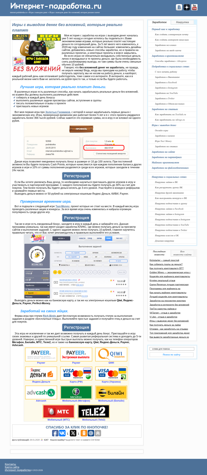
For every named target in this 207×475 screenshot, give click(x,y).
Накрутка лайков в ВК (166, 182)
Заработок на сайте (163, 152)
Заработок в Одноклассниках (170, 103)
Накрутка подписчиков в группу (171, 203)
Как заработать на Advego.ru (170, 119)
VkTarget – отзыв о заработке (165, 312)
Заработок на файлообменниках (170, 168)
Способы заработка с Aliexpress (170, 61)
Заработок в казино (165, 135)
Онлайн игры (161, 130)
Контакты (10, 464)
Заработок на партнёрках (167, 157)
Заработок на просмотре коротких (168, 300)
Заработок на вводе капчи (168, 50)
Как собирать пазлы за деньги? (166, 264)
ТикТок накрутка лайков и (163, 308)
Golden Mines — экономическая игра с (170, 272)
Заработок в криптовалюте (168, 56)
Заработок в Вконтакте (167, 77)
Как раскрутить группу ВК (169, 187)
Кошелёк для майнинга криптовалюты (170, 276)
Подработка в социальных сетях (170, 66)
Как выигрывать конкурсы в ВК (171, 198)
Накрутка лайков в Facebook (169, 208)
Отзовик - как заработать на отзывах (169, 329)
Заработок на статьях (165, 109)
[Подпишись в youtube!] (194, 9)
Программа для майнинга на (165, 288)
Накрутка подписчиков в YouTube (172, 224)
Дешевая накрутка (164, 240)
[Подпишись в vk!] (179, 9)
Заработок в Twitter (164, 98)
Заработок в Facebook (166, 82)
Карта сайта (12, 467)
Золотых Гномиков (57, 112)
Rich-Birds (49, 316)
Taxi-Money (62, 206)
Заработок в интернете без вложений (169, 304)
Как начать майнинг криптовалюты (168, 292)
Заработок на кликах (165, 45)
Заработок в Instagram (166, 87)
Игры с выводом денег (164, 125)
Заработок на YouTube (166, 93)
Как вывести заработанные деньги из (169, 337)
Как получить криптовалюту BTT (167, 268)
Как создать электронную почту (171, 34)
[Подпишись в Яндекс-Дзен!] (187, 9)
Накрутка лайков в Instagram (169, 214)
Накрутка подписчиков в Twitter (171, 230)
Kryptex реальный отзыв (162, 280)
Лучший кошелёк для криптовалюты (169, 296)
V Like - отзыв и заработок (163, 316)
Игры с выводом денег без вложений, (169, 321)
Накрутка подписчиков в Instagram (172, 219)
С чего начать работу (166, 71)
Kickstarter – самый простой (164, 260)
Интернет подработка (18, 470)
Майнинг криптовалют (165, 162)
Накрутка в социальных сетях (169, 177)
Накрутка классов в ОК (167, 235)
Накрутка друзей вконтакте (169, 192)
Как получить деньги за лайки (165, 325)
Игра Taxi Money (163, 141)
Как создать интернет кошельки (172, 39)
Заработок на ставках (166, 146)
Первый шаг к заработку (166, 29)
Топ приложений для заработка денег (170, 333)
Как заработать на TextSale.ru (170, 114)
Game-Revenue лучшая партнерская (169, 284)
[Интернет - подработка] (55, 9)
